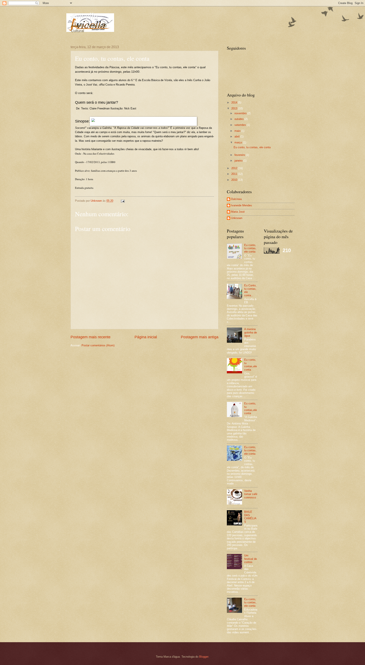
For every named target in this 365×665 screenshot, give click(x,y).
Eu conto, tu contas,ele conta (250, 364)
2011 (234, 173)
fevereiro (240, 154)
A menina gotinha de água (250, 332)
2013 (234, 108)
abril (237, 136)
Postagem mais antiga (199, 337)
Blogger (203, 656)
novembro (240, 113)
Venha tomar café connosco (250, 494)
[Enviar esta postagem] (122, 200)
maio (237, 130)
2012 (234, 168)
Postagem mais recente (90, 337)
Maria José (238, 211)
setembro (240, 124)
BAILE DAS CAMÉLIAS (250, 516)
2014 (234, 102)
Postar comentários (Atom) (98, 345)
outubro (239, 119)
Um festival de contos (250, 559)
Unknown (236, 218)
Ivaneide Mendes (241, 205)
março (238, 142)
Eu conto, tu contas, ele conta (252, 147)
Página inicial (146, 337)
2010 (234, 179)
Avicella (84, 16)
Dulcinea (236, 199)
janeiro (238, 160)
